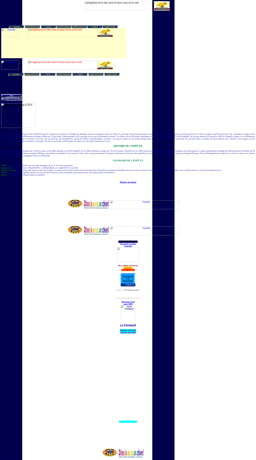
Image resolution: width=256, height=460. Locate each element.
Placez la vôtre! (128, 270)
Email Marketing (124, 298)
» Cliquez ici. (130, 284)
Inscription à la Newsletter (128, 278)
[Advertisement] (126, 17)
